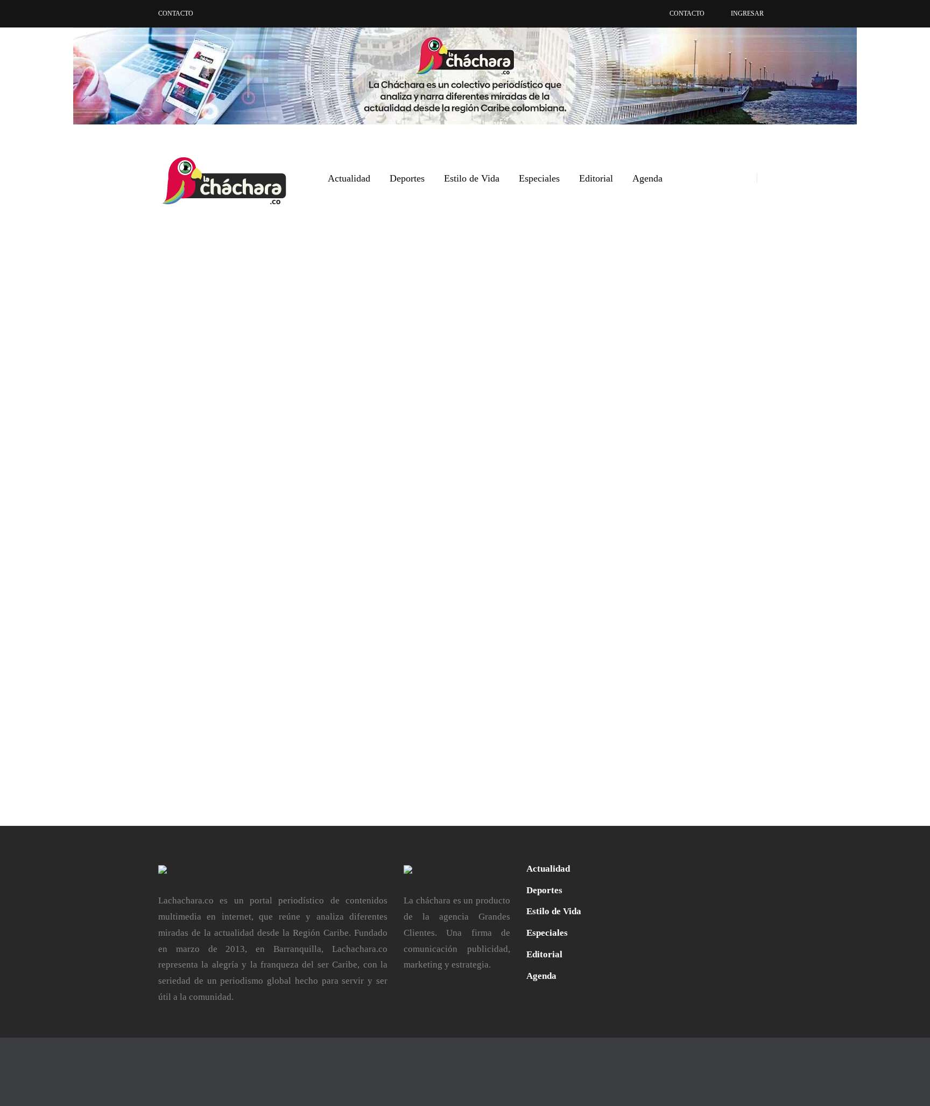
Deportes (407, 178)
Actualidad (349, 178)
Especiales (539, 178)
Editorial (596, 178)
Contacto (175, 13)
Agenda (647, 178)
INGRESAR (747, 13)
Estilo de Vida (471, 178)
